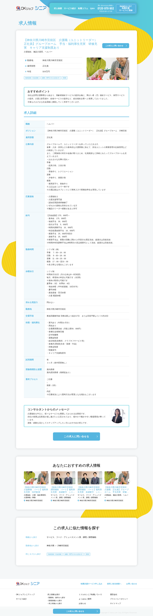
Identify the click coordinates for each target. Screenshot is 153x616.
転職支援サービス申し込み (91, 584)
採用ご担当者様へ (114, 584)
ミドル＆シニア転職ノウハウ (90, 594)
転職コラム (83, 8)
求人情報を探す (53, 594)
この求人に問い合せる (76, 436)
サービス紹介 (70, 8)
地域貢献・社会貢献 (31, 78)
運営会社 (113, 594)
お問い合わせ (131, 584)
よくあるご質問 (85, 599)
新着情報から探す (55, 600)
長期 (64, 78)
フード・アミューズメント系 (68, 537)
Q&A (92, 8)
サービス (50, 537)
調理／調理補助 (89, 537)
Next (129, 480)
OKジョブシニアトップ (25, 594)
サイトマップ (115, 603)
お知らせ (82, 603)
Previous (24, 480)
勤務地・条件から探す (56, 597)
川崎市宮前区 (63, 546)
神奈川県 (50, 546)
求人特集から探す (55, 603)
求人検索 (58, 8)
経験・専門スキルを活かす (50, 78)
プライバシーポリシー (119, 599)
